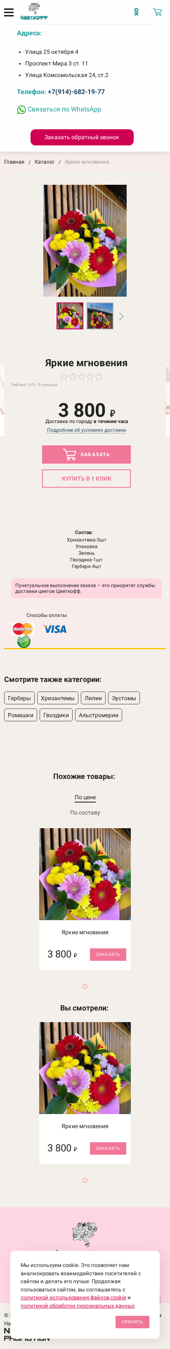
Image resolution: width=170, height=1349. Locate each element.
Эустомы (124, 698)
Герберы (19, 698)
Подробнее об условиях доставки (86, 430)
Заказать (95, 454)
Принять (132, 1322)
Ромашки (20, 715)
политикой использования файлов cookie (73, 1297)
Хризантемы (58, 698)
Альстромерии (98, 715)
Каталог (44, 162)
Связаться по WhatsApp (63, 109)
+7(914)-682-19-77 (76, 92)
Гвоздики (56, 715)
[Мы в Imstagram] (138, 15)
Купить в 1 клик (86, 478)
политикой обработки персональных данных (78, 1306)
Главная (14, 162)
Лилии (93, 698)
